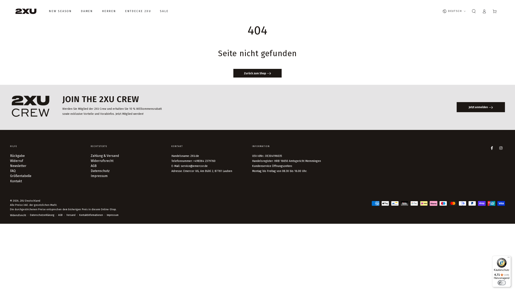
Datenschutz (100, 171)
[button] (474, 11)
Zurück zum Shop (255, 73)
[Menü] (508, 258)
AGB (94, 166)
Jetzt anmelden (478, 107)
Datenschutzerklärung (42, 215)
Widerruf (16, 161)
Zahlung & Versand (105, 156)
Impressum (99, 176)
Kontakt (16, 181)
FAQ (12, 171)
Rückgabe (17, 156)
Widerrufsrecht (102, 161)
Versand (70, 215)
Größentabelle (20, 176)
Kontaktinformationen (91, 215)
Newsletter (18, 166)
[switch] (502, 282)
